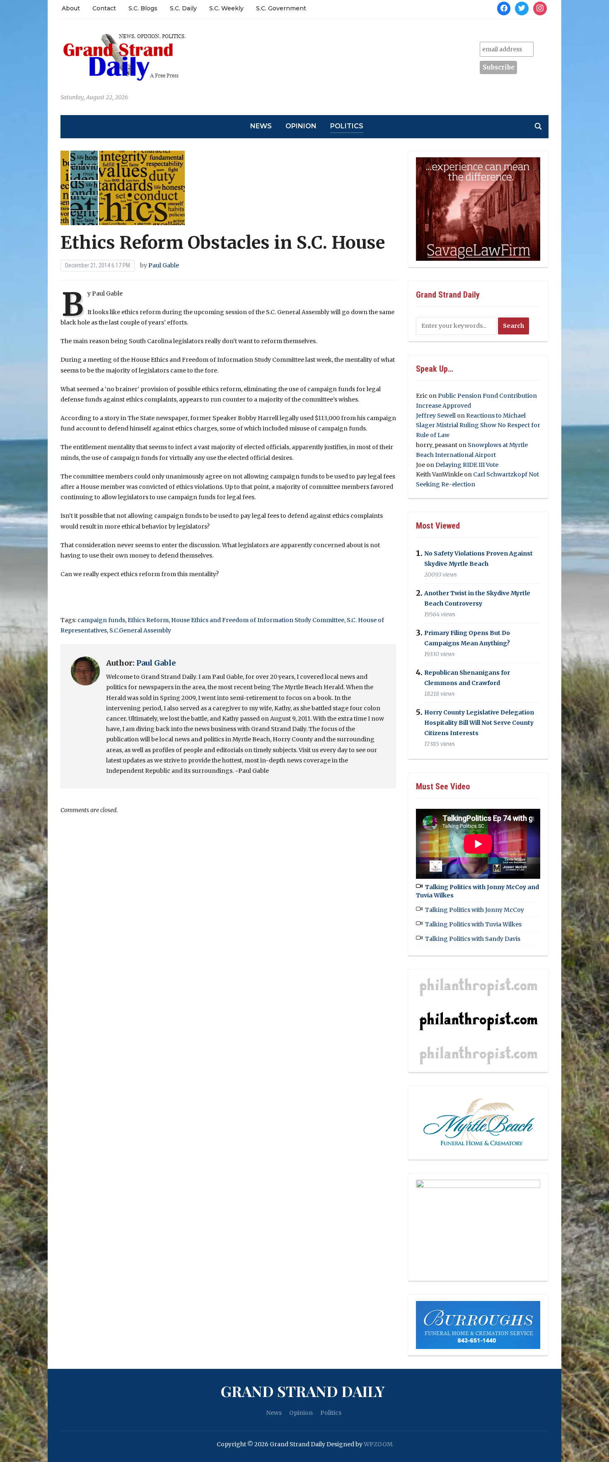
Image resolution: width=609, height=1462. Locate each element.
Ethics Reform (148, 620)
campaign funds (101, 620)
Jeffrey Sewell (436, 415)
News (261, 126)
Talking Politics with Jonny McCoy (474, 910)
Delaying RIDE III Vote (466, 465)
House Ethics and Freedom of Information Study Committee (257, 620)
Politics (346, 126)
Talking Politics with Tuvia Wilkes (473, 924)
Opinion (301, 126)
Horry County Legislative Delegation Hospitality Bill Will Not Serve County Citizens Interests (479, 723)
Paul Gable (163, 265)
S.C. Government (281, 8)
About (71, 8)
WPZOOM (378, 1444)
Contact (104, 8)
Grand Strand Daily (302, 1391)
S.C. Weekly (226, 8)
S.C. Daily (183, 8)
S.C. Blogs (142, 8)
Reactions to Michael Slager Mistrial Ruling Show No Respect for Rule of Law (478, 425)
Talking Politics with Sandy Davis (472, 939)
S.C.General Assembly (140, 630)
